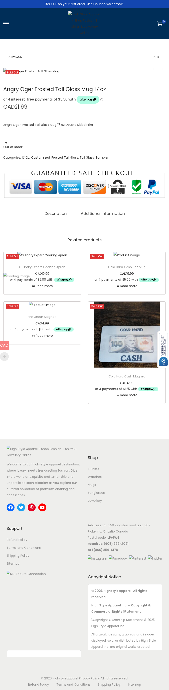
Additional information (103, 213)
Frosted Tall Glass (64, 157)
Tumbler (102, 157)
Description (55, 213)
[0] (159, 23)
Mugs (92, 485)
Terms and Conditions (24, 547)
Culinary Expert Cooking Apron (42, 267)
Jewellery (95, 500)
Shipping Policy (18, 555)
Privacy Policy (89, 678)
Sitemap (13, 563)
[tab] (55, 213)
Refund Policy (17, 540)
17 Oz (26, 157)
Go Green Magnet (42, 317)
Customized (40, 157)
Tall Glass (87, 157)
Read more (44, 286)
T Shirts (93, 469)
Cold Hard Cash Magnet (126, 376)
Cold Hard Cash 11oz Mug (126, 267)
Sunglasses (96, 493)
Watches (95, 477)
